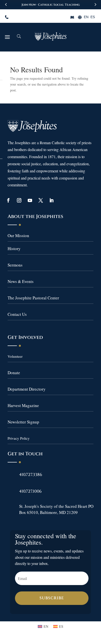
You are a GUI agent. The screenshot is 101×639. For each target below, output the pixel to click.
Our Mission (18, 235)
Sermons (15, 265)
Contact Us (17, 314)
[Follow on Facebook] (8, 200)
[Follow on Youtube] (29, 200)
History (14, 248)
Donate (14, 372)
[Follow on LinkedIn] (51, 200)
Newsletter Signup (23, 422)
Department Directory (27, 389)
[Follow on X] (40, 200)
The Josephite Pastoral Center (33, 298)
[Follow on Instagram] (19, 200)
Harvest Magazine (23, 405)
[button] (95, 4)
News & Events (21, 281)
